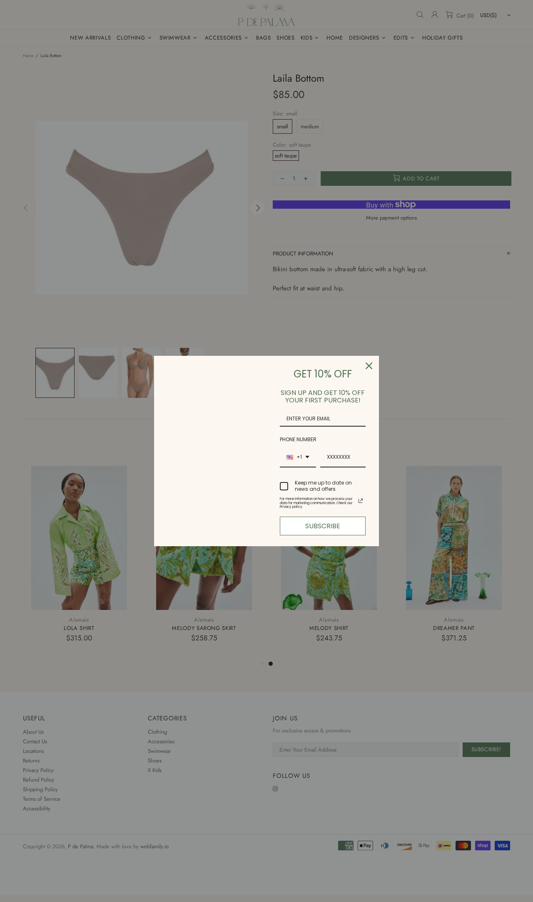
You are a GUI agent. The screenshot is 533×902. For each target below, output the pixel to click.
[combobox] (298, 457)
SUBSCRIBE (322, 526)
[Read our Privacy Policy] (361, 501)
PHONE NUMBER (298, 439)
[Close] (369, 366)
